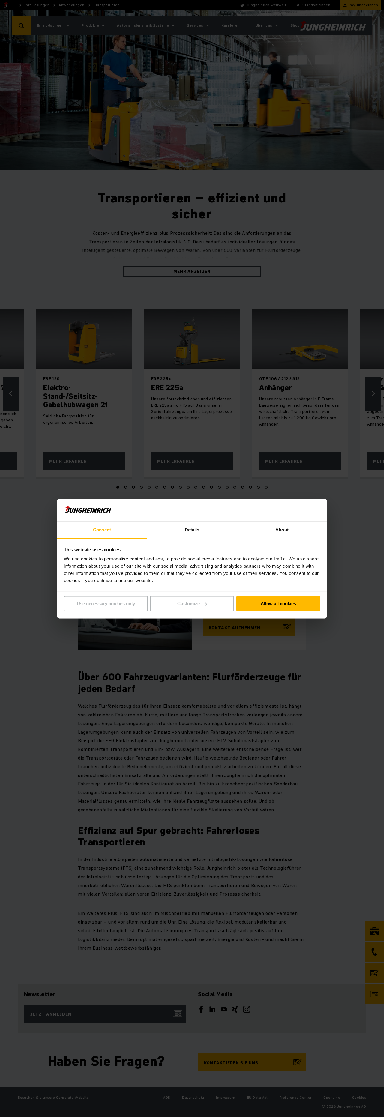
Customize (188, 603)
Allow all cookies (278, 603)
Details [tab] (192, 530)
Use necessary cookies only (106, 603)
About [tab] (282, 530)
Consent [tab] (102, 530)
